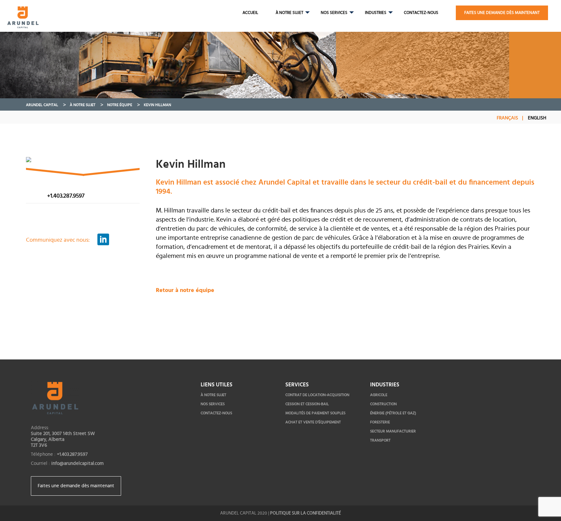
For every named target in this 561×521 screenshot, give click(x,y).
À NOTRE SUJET (289, 13)
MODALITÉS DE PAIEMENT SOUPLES (315, 413)
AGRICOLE (378, 395)
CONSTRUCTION (383, 404)
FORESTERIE (380, 422)
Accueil (250, 13)
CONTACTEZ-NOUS (421, 13)
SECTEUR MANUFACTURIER (393, 431)
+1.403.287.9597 (65, 196)
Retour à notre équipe (185, 290)
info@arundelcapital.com (77, 463)
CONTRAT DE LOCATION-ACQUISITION (317, 395)
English (537, 117)
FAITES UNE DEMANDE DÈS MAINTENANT (502, 13)
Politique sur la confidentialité (305, 513)
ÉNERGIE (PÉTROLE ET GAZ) (393, 413)
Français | (510, 117)
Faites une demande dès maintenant (76, 485)
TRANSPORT (380, 440)
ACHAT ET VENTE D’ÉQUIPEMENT (313, 422)
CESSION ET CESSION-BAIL (307, 404)
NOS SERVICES (334, 13)
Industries (375, 13)
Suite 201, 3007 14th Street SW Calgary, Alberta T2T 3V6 (63, 439)
